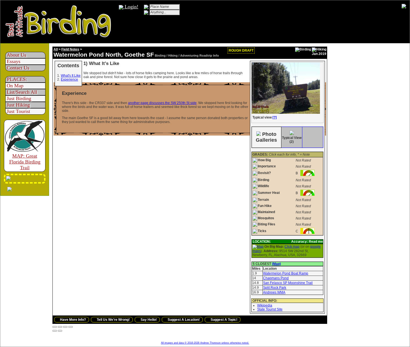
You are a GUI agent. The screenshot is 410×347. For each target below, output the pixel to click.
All (56, 49)
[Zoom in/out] (70, 327)
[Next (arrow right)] (60, 331)
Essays (13, 61)
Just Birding (19, 98)
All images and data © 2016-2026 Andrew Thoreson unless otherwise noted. (205, 342)
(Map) (276, 264)
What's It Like (71, 76)
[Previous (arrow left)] (54, 331)
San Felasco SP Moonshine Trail (288, 283)
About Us (16, 55)
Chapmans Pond (276, 278)
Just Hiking (18, 105)
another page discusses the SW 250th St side (162, 103)
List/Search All (22, 92)
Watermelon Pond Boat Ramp (285, 273)
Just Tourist (18, 111)
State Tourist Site (270, 309)
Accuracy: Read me (307, 242)
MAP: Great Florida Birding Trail (24, 161)
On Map (15, 85)
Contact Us (18, 68)
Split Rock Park (274, 288)
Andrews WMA (274, 292)
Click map (292, 247)
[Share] (60, 327)
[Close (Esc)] (54, 327)
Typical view (264, 117)
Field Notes (70, 49)
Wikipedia (264, 305)
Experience (69, 79)
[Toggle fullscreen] (65, 327)
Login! (130, 6)
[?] (274, 117)
